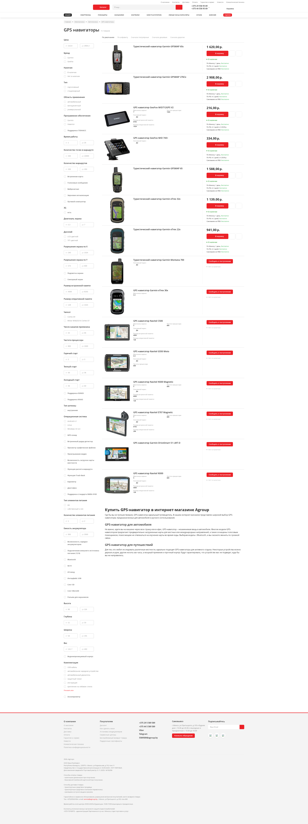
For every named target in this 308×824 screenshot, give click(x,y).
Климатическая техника (235, 2)
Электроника (79, 22)
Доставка (185, 2)
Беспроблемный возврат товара (113, 738)
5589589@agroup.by (148, 737)
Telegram (143, 734)
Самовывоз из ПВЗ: (214, 69)
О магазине (165, 2)
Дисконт (103, 725)
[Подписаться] (242, 727)
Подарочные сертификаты (111, 741)
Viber (141, 730)
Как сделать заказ (107, 728)
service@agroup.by (90, 799)
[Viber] (216, 735)
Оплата (195, 2)
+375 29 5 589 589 (147, 722)
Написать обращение (183, 735)
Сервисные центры (108, 735)
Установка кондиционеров (111, 731)
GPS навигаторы (108, 22)
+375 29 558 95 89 (200, 6)
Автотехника (93, 22)
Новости (220, 2)
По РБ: (209, 66)
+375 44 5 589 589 (147, 726)
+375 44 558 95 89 (200, 8)
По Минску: (211, 63)
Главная (68, 22)
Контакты (176, 2)
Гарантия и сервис (207, 2)
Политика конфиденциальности (77, 747)
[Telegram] (223, 735)
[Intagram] (210, 735)
